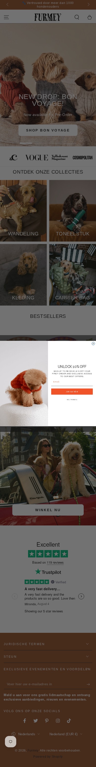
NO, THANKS (72, 399)
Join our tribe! (72, 391)
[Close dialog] (93, 343)
